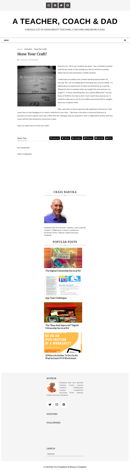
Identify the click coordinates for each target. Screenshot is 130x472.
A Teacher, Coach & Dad (65, 21)
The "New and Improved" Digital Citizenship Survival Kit (62, 326)
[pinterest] (55, 5)
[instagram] (49, 5)
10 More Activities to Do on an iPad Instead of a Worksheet (61, 357)
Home (19, 49)
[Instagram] (57, 404)
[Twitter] (50, 404)
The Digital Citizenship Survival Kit (63, 270)
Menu (6, 40)
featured (50, 454)
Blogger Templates (77, 467)
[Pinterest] (64, 404)
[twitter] (61, 5)
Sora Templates (60, 467)
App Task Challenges (56, 298)
